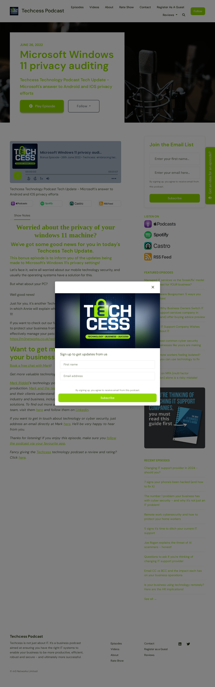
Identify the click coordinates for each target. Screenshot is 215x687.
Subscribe (107, 398)
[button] (153, 287)
